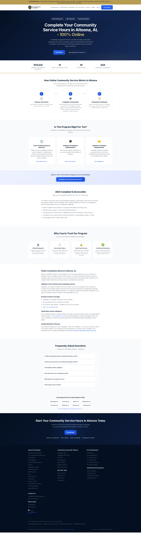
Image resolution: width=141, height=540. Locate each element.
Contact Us (88, 7)
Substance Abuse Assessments (50, 523)
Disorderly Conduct (62, 467)
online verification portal (58, 316)
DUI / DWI (60, 457)
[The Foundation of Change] (33, 514)
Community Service (55, 7)
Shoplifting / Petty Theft (63, 455)
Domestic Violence (62, 464)
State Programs (64, 7)
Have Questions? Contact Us (77, 52)
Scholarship (31, 478)
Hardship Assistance (92, 478)
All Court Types (61, 473)
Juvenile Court (61, 480)
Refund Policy (110, 529)
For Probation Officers (92, 455)
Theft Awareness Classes (79, 523)
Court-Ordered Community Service (36, 455)
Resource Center (32, 481)
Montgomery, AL (86, 401)
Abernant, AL (76, 405)
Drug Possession (62, 460)
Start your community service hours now (84, 330)
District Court (61, 478)
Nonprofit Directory (33, 488)
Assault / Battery (61, 462)
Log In (98, 7)
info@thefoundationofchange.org (36, 496)
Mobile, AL (76, 401)
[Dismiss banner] (112, 2)
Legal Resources (32, 476)
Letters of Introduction (52, 438)
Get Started (107, 7)
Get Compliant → (99, 161)
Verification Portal (91, 473)
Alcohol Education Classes (65, 523)
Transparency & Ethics (88, 438)
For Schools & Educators (93, 462)
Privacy (94, 529)
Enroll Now (59, 52)
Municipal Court (61, 475)
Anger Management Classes (35, 523)
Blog (29, 474)
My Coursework (32, 507)
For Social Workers (91, 460)
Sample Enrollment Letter (93, 475)
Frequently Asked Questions (35, 462)
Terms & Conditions (101, 529)
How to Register (32, 460)
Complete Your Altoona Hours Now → (70, 179)
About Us (30, 464)
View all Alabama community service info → (70, 408)
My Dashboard (31, 504)
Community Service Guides (34, 483)
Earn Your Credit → (70, 161)
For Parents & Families (92, 464)
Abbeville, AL (65, 405)
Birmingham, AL (54, 401)
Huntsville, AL (65, 401)
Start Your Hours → (41, 161)
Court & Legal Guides (33, 486)
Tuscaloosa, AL (54, 405)
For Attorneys (90, 453)
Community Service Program (35, 453)
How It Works (82, 7)
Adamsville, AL (87, 405)
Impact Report (72, 7)
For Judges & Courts (92, 457)
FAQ (77, 7)
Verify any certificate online (50, 307)
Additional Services (33, 469)
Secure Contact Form (33, 498)
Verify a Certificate (75, 438)
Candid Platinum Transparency (67, 529)
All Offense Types (62, 453)
